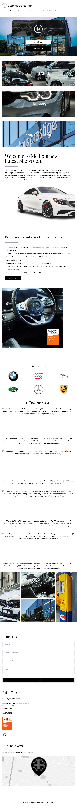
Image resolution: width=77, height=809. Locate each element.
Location (30, 11)
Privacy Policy (49, 802)
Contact (40, 11)
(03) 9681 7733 (14, 699)
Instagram (56, 443)
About (4, 11)
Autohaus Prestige (36, 802)
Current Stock (16, 11)
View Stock (38, 42)
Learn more (13, 278)
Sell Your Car (52, 11)
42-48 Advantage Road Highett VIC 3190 (17, 752)
